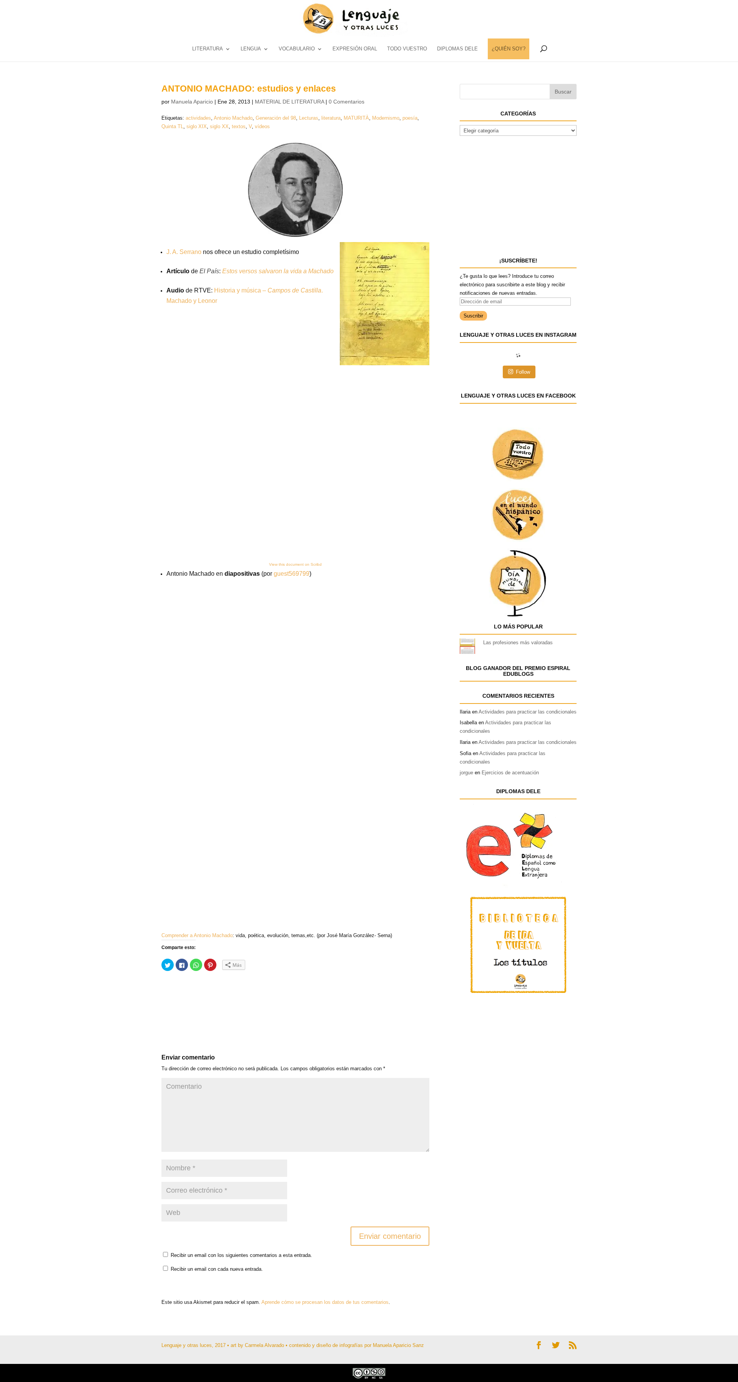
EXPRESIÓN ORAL (354, 49)
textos (239, 126)
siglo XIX (196, 126)
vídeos (262, 126)
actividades (198, 118)
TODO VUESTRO (407, 49)
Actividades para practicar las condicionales (528, 712)
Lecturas (308, 118)
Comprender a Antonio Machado (197, 935)
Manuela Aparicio (192, 102)
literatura (331, 118)
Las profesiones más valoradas (518, 642)
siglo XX (219, 126)
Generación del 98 (276, 118)
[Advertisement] (222, 996)
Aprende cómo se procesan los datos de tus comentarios (325, 1302)
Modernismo (385, 118)
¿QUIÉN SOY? (508, 49)
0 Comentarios (346, 102)
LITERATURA (207, 49)
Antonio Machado (233, 118)
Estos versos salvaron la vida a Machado (278, 271)
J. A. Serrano (183, 252)
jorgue (466, 772)
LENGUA (251, 49)
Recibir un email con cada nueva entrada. (217, 1269)
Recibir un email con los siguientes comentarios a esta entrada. (241, 1255)
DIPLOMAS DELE (457, 49)
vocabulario (297, 49)
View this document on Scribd (295, 564)
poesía (409, 118)
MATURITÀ (356, 118)
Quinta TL (172, 126)
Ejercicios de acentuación (510, 772)
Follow (523, 372)
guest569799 (291, 573)
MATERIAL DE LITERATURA (289, 102)
